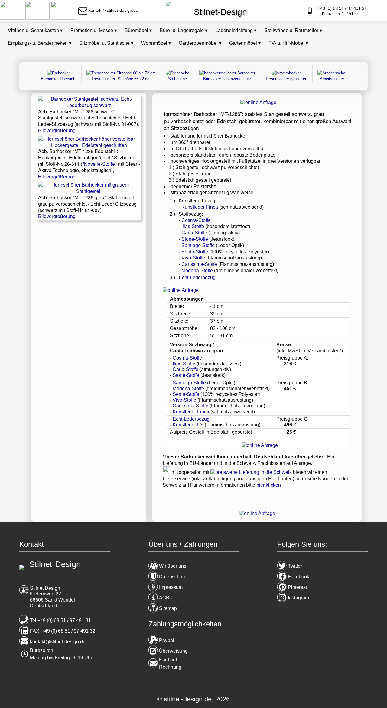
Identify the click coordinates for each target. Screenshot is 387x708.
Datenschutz (172, 576)
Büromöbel (138, 30)
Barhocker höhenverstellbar (227, 79)
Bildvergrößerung (57, 130)
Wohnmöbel (156, 43)
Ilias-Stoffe (192, 226)
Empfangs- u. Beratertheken (39, 43)
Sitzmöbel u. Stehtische (106, 43)
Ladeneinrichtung (235, 30)
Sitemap (168, 608)
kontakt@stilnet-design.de (58, 641)
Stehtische (177, 79)
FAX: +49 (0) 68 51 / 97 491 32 (62, 631)
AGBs (165, 597)
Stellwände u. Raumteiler (293, 30)
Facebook (298, 576)
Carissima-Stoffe (199, 264)
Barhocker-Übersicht (58, 79)
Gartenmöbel (245, 43)
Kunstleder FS (189, 424)
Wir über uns (172, 566)
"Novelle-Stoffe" (99, 163)
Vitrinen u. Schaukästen (35, 30)
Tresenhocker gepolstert (286, 79)
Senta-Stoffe (194, 251)
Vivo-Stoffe (193, 257)
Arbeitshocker (332, 79)
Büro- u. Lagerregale (183, 30)
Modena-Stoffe (197, 270)
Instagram (298, 597)
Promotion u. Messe (93, 30)
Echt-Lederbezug (197, 277)
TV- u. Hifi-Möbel (288, 43)
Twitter (295, 566)
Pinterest (297, 587)
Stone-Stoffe (194, 239)
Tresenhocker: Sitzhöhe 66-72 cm (121, 79)
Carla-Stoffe (194, 232)
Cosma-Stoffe (196, 220)
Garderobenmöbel (200, 43)
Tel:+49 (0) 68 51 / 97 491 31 (60, 620)
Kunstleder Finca (200, 207)
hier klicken (268, 485)
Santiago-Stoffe (198, 245)
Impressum (171, 587)
